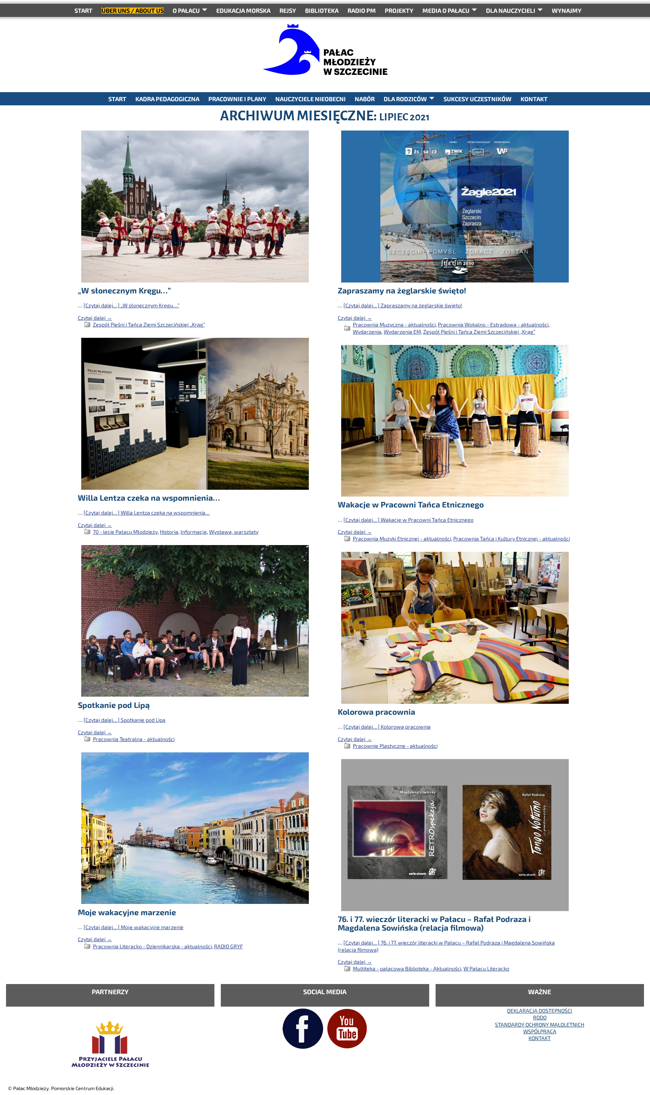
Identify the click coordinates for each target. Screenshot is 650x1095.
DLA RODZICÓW (405, 98)
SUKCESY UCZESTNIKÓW (477, 98)
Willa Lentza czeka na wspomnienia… (149, 497)
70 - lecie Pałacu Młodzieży (125, 532)
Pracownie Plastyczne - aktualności (395, 746)
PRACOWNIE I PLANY (237, 98)
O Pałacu (186, 10)
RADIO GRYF (228, 946)
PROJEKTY (399, 10)
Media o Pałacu (445, 10)
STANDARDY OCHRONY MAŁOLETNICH (539, 1024)
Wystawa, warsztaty (233, 532)
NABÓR (365, 98)
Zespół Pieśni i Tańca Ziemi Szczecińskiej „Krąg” (149, 324)
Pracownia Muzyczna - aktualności (394, 324)
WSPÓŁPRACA (539, 1031)
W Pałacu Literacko (486, 968)
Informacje (194, 532)
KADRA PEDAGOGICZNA (167, 98)
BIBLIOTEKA (322, 10)
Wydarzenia (367, 331)
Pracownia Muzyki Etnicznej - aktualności (402, 538)
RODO (540, 1017)
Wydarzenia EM (402, 331)
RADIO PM (362, 10)
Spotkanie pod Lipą (114, 704)
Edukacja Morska (243, 10)
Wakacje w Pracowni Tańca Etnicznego (411, 504)
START (83, 10)
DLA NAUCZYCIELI (510, 10)
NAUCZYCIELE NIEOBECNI (310, 98)
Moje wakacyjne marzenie (127, 912)
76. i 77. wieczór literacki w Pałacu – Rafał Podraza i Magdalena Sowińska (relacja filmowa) (434, 923)
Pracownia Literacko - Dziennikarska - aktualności (152, 946)
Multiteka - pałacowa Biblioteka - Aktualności (407, 968)
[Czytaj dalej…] (131, 305)
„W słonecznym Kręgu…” (124, 290)
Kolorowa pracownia (376, 711)
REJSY (287, 10)
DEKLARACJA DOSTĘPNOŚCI (539, 1010)
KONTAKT (534, 98)
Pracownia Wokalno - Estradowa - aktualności (493, 324)
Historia (169, 532)
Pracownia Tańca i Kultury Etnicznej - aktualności (511, 538)
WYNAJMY (567, 10)
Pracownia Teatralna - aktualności (134, 739)
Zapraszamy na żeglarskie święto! (402, 290)
